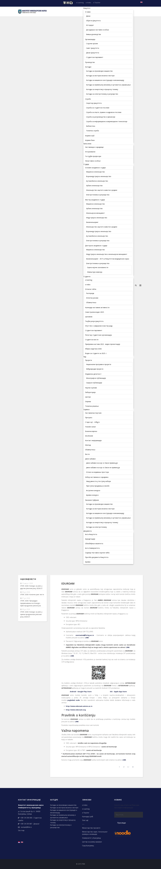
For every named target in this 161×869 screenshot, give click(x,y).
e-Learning (80, 3)
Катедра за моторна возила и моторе (64, 808)
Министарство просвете (91, 828)
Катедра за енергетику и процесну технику (62, 821)
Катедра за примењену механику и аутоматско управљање (63, 816)
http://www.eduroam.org (76, 710)
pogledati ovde (73, 700)
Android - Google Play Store (81, 692)
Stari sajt (85, 820)
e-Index (88, 3)
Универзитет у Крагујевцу (91, 838)
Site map (21, 830)
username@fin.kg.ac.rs (85, 635)
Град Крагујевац (88, 846)
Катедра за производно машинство (63, 805)
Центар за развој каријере (92, 842)
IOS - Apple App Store (118, 692)
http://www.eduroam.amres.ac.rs (79, 706)
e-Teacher (96, 3)
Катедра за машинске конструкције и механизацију (63, 811)
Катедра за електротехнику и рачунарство (60, 826)
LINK (87, 638)
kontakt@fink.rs (26, 827)
